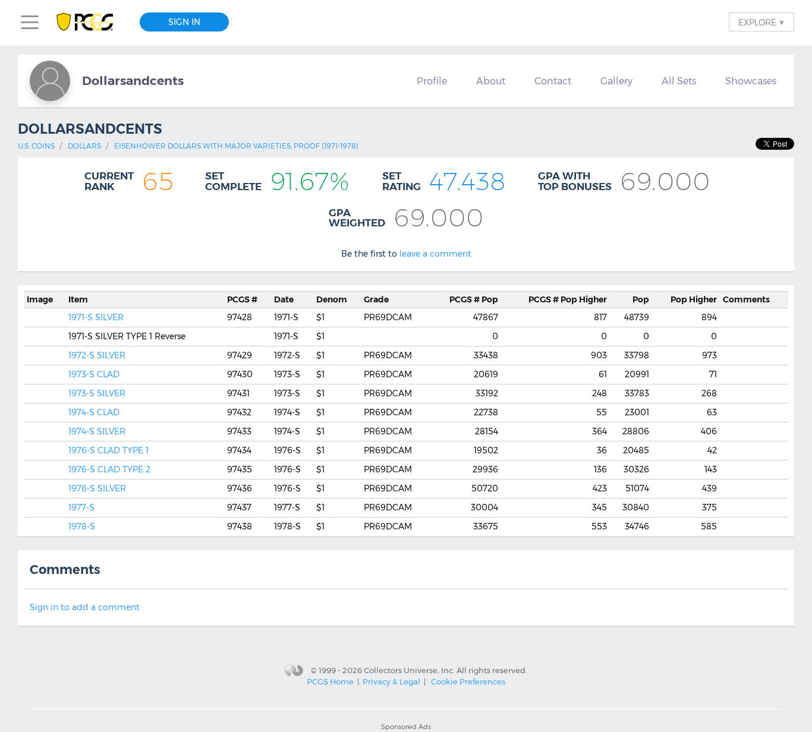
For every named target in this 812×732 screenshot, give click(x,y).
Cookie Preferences (468, 681)
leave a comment (435, 253)
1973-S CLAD (93, 374)
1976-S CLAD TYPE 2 (109, 469)
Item (78, 299)
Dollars (84, 145)
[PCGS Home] (90, 22)
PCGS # (242, 299)
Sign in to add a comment (85, 607)
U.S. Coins (36, 145)
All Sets (679, 81)
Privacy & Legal (391, 681)
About (490, 81)
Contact (552, 81)
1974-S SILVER (96, 431)
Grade (376, 299)
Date (284, 299)
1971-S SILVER (96, 317)
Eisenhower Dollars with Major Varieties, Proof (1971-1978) (236, 145)
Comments (746, 299)
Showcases (750, 81)
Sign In (184, 22)
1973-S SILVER (96, 393)
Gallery (616, 81)
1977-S (81, 507)
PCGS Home (330, 681)
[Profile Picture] (50, 81)
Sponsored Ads (406, 726)
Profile (432, 81)
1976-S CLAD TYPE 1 (108, 450)
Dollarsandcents (133, 80)
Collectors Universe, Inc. (409, 669)
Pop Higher (567, 299)
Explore (761, 22)
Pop (473, 299)
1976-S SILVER (97, 488)
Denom (331, 299)
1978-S (81, 526)
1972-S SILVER (96, 355)
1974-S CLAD (93, 412)
